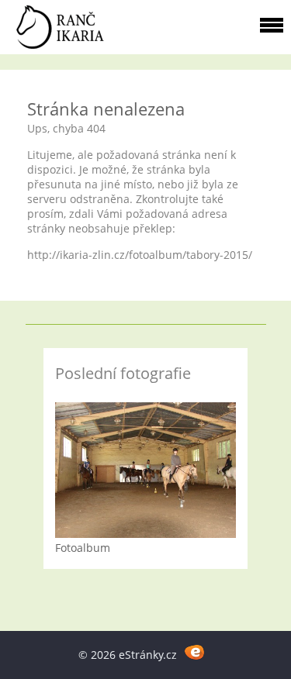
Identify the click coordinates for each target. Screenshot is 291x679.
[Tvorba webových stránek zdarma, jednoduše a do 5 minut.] (195, 652)
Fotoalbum (82, 547)
